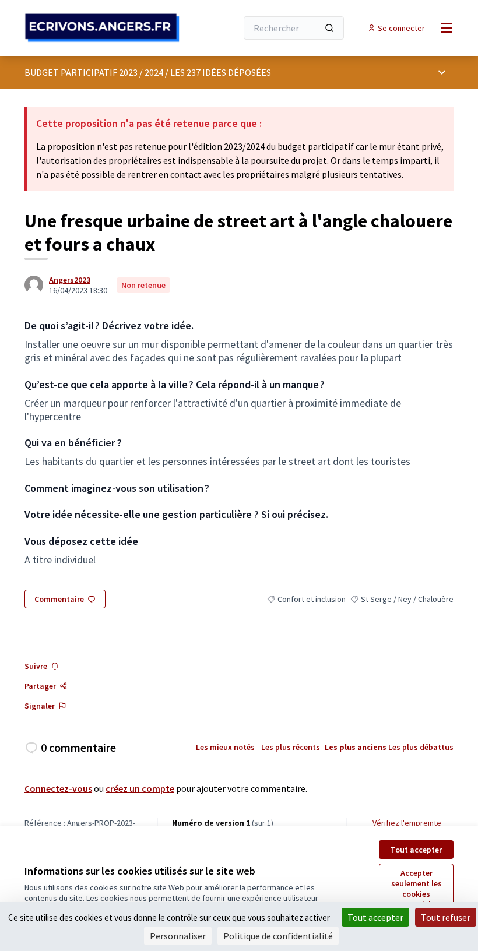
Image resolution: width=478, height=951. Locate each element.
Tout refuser (445, 917)
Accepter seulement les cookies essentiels (416, 889)
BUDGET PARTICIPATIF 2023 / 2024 (93, 72)
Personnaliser (178, 936)
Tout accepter (416, 849)
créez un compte (140, 788)
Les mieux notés (225, 747)
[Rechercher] (329, 28)
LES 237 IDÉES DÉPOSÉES (220, 72)
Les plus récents (290, 747)
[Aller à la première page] (102, 27)
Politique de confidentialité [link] (278, 936)
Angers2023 (69, 279)
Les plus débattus (421, 747)
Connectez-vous (58, 788)
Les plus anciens (355, 747)
